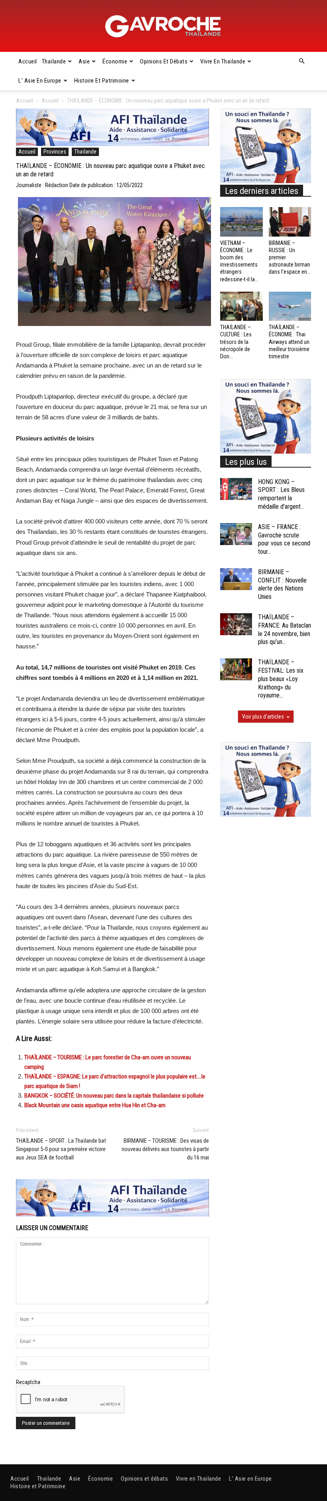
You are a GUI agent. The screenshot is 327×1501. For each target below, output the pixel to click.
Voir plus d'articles (263, 716)
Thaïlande (54, 61)
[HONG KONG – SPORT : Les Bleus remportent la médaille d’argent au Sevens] (236, 489)
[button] (301, 61)
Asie (84, 61)
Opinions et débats (163, 61)
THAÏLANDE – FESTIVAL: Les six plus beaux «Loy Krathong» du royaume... (280, 678)
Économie (114, 61)
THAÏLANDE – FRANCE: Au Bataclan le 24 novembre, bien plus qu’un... (284, 629)
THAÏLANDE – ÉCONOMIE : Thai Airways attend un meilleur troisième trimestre (289, 341)
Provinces (54, 151)
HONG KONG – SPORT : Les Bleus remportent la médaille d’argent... (281, 494)
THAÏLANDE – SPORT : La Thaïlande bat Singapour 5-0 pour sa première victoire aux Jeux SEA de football (61, 1149)
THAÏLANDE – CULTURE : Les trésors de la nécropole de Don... (236, 341)
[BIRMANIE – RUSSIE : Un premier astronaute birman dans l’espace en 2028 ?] (290, 221)
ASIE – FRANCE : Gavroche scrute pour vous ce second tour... (284, 539)
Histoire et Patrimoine (101, 80)
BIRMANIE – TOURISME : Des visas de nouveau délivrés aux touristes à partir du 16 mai (165, 1149)
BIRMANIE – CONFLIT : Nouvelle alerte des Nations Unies (282, 584)
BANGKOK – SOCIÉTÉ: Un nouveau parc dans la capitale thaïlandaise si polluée (114, 1095)
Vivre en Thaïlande (222, 61)
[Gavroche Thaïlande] (163, 26)
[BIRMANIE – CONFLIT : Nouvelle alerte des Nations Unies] (236, 579)
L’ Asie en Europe (39, 80)
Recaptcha (28, 1382)
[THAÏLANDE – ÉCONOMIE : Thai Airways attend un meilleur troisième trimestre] (290, 306)
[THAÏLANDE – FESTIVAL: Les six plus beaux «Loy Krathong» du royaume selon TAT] (236, 669)
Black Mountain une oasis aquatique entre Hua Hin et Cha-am (94, 1105)
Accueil (27, 61)
